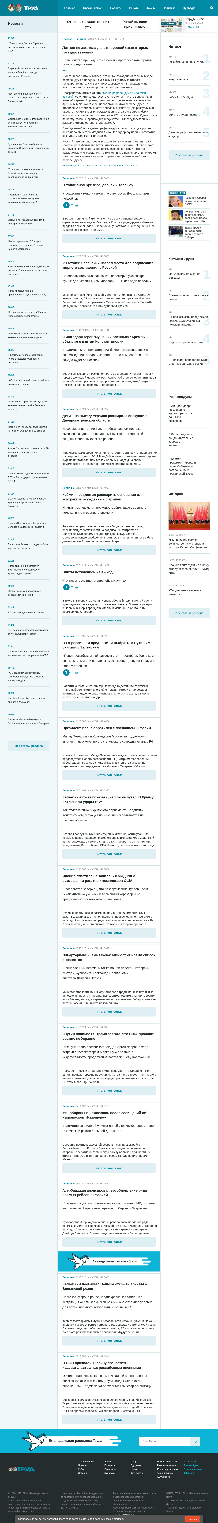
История (82, 1473)
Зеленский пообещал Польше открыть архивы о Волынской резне (104, 1286)
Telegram (189, 1473)
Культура (189, 8)
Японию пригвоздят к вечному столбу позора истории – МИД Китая (189, 568)
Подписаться (195, 1441)
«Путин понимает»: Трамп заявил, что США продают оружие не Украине (108, 1036)
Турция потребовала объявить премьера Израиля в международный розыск (28, 148)
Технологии (137, 1473)
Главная (69, 8)
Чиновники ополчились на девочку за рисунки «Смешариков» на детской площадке (28, 270)
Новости (115, 8)
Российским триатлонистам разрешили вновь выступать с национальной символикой (24, 198)
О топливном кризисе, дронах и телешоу (97, 185)
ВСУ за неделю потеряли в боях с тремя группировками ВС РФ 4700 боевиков (27, 502)
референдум (71, 165)
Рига (134, 165)
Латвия (92, 165)
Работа (134, 8)
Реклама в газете (166, 1465)
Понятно (192, 1519)
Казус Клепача (178, 79)
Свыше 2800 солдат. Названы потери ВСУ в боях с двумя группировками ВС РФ (28, 477)
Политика (169, 8)
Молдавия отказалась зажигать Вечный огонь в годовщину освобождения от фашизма (25, 173)
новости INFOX (177, 193)
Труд (74, 205)
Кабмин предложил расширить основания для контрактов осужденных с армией (102, 497)
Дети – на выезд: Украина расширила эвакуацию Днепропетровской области (104, 418)
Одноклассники (193, 1469)
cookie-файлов (114, 1519)
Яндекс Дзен (191, 1465)
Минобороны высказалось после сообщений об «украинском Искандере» (104, 1115)
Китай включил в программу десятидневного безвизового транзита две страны (24, 569)
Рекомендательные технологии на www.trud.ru (168, 1473)
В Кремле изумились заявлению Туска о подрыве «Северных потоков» (26, 359)
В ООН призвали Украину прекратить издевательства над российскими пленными (101, 1365)
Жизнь (150, 8)
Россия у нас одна (181, 97)
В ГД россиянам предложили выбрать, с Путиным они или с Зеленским (106, 645)
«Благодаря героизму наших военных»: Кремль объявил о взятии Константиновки (103, 339)
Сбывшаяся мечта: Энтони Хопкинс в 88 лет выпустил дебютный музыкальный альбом (28, 122)
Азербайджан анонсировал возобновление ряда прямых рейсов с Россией (104, 1192)
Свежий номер (92, 8)
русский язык (114, 165)
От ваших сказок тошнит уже (88, 24)
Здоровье (136, 1465)
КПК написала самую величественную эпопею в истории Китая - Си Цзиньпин (188, 543)
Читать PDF (193, 26)
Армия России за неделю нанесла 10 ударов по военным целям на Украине (28, 452)
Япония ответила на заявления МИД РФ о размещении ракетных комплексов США (98, 878)
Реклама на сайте (167, 1461)
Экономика (110, 1469)
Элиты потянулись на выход (87, 572)
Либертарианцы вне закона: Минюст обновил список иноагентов (108, 957)
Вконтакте (190, 1461)
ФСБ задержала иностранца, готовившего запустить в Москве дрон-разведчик (26, 676)
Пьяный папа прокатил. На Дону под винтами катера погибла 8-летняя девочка (28, 405)
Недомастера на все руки (186, 342)
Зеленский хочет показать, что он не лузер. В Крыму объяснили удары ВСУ (108, 799)
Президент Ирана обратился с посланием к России (106, 728)
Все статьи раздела (29, 745)
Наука (134, 1469)
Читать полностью (109, 238)
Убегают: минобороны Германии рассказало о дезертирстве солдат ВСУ (27, 47)
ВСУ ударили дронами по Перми (26, 612)
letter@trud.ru (128, 1514)
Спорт (134, 1461)
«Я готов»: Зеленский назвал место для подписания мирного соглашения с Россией (107, 265)
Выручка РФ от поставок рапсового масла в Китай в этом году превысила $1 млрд (27, 72)
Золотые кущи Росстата (184, 114)
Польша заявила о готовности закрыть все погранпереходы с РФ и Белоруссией (28, 97)
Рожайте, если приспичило (134, 24)
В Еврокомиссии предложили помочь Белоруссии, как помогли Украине (188, 320)
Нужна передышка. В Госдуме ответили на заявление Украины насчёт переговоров (25, 245)
